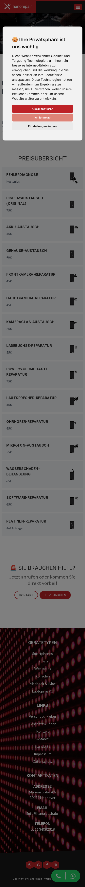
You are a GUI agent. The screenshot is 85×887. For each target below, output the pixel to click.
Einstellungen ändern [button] (42, 126)
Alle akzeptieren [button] (42, 108)
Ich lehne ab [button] (42, 117)
